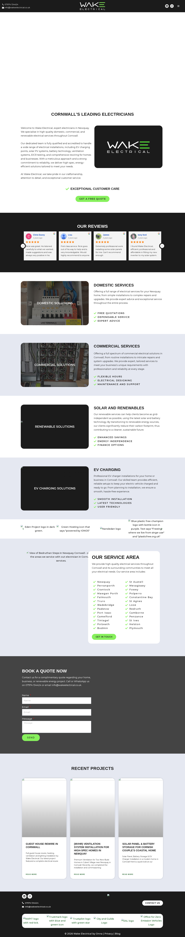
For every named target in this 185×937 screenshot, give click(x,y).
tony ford (142, 235)
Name (26, 695)
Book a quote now (44, 671)
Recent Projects (92, 768)
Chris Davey (39, 235)
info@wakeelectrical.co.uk (17, 7)
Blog (117, 933)
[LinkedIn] (167, 6)
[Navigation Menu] (178, 6)
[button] (95, 56)
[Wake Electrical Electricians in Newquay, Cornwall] (92, 6)
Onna (99, 933)
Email (25, 707)
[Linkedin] (24, 896)
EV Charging (107, 470)
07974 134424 (11, 4)
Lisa (70, 235)
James (106, 235)
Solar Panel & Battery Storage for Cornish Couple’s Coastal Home (139, 847)
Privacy (108, 933)
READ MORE (31, 874)
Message (27, 718)
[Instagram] (172, 6)
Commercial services (117, 346)
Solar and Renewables (119, 408)
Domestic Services (114, 285)
